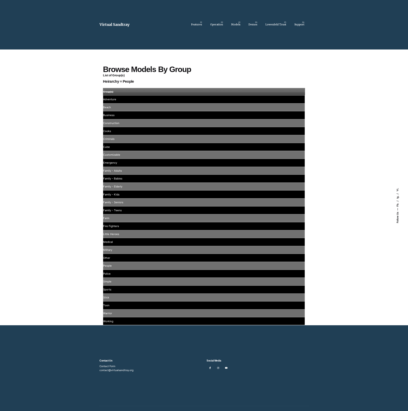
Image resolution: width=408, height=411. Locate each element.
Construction (111, 123)
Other (106, 257)
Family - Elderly (112, 186)
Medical (108, 242)
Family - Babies (112, 178)
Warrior (107, 313)
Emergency (110, 162)
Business (109, 115)
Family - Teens (112, 210)
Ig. (397, 197)
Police (107, 273)
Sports (107, 289)
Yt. (397, 189)
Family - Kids (111, 194)
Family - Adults (112, 170)
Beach (107, 107)
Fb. (397, 204)
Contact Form (107, 366)
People (107, 265)
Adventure (109, 99)
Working (108, 321)
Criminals (109, 139)
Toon (106, 305)
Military (107, 249)
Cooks (107, 131)
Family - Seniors (113, 202)
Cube (106, 146)
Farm (106, 218)
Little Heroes (111, 234)
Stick (106, 297)
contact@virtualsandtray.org (116, 370)
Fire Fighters (111, 226)
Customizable (111, 154)
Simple (107, 281)
